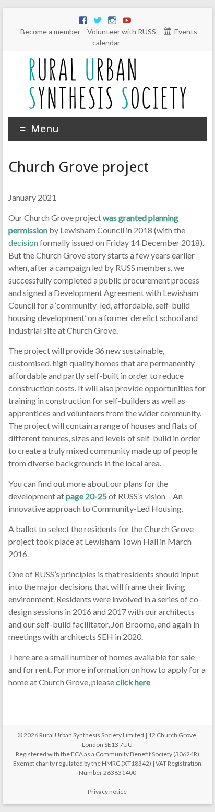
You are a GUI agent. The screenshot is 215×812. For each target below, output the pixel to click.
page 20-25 (86, 496)
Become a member (50, 31)
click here (133, 682)
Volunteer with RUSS (121, 31)
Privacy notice (107, 791)
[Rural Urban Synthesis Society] (107, 63)
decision (23, 243)
